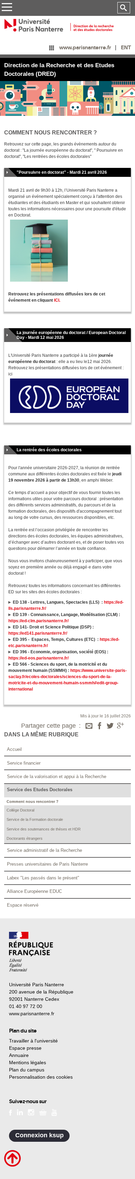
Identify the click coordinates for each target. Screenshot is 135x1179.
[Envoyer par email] (89, 726)
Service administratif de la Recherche (44, 850)
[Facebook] (99, 726)
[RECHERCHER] (123, 8)
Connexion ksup (39, 1135)
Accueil (14, 749)
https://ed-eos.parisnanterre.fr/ (38, 658)
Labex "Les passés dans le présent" (43, 877)
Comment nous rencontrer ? (32, 801)
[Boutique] (43, 1112)
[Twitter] (110, 726)
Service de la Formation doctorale (35, 819)
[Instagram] (31, 1112)
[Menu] (7, 8)
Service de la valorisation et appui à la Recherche (56, 776)
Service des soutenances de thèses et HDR (44, 829)
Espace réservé (22, 905)
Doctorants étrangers (25, 838)
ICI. (57, 300)
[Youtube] (54, 1112)
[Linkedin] (20, 1112)
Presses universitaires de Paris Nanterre (47, 864)
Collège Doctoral (20, 810)
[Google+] (120, 726)
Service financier (23, 763)
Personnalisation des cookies (41, 1077)
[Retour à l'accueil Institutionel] (31, 951)
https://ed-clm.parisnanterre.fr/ (38, 620)
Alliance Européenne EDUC (34, 891)
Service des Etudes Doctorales (39, 789)
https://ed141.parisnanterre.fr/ (37, 633)
